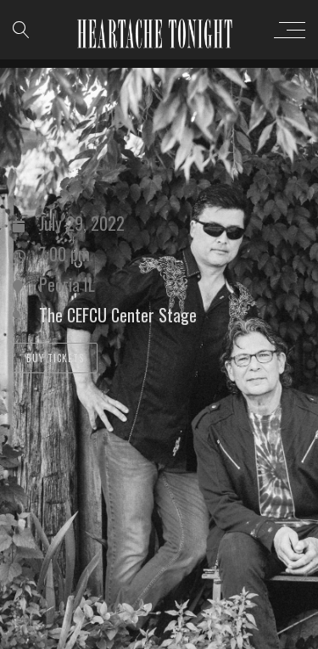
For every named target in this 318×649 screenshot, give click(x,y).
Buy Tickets (55, 358)
